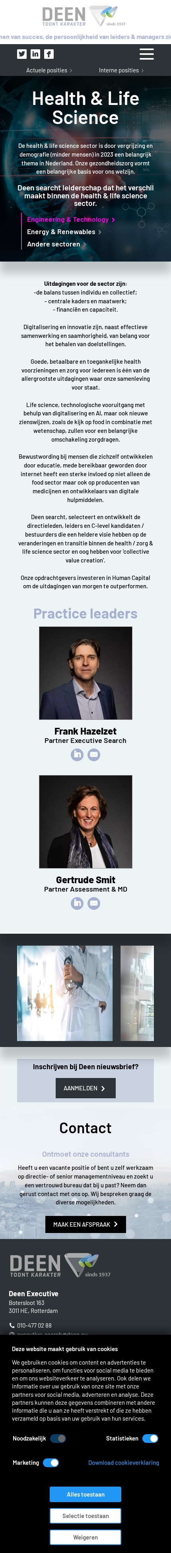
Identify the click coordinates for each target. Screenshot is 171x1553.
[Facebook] (49, 54)
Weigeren (85, 1537)
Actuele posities (46, 69)
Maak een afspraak (81, 1224)
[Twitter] (22, 54)
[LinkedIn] (35, 54)
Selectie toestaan (85, 1515)
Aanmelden (80, 1088)
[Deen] (85, 16)
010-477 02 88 (34, 1325)
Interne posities (119, 69)
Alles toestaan (86, 1494)
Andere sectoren (53, 243)
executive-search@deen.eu (52, 1334)
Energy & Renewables (61, 231)
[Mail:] (93, 754)
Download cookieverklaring (123, 1463)
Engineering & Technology (68, 219)
